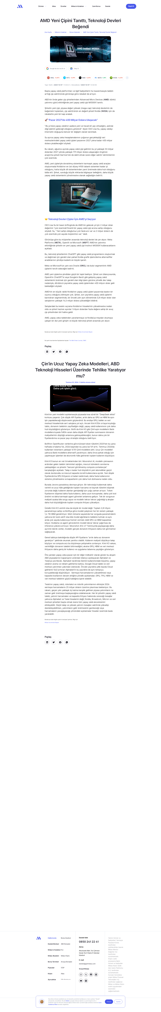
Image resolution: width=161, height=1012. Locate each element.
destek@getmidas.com (87, 964)
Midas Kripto (65, 956)
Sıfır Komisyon (65, 979)
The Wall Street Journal (75, 340)
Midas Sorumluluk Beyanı (85, 332)
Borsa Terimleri (53, 962)
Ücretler (63, 6)
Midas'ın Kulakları (54, 950)
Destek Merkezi (53, 944)
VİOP (62, 968)
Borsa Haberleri (75, 32)
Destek (107, 6)
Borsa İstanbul (66, 938)
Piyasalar (51, 968)
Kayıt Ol (131, 6)
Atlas (54, 6)
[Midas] (20, 6)
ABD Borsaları (65, 944)
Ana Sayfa (48, 32)
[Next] (127, 77)
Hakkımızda (52, 938)
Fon (62, 950)
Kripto (50, 974)
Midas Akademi (53, 956)
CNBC (84, 340)
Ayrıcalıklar (52, 979)
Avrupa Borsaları (66, 962)
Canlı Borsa (96, 6)
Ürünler (41, 6)
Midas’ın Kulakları (77, 6)
